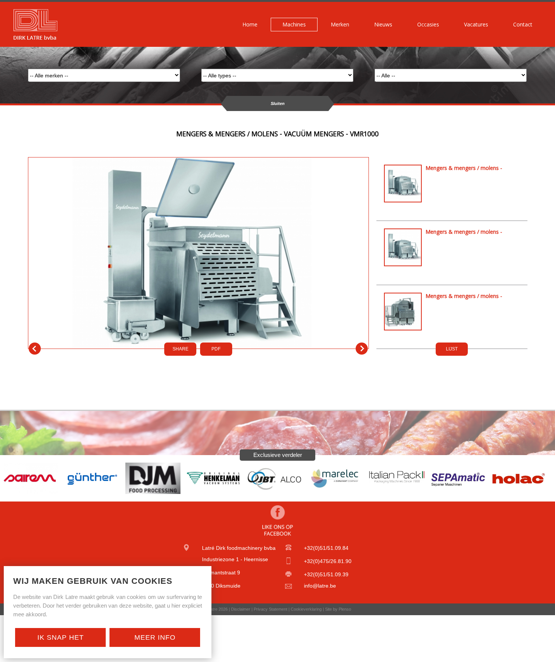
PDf (215, 349)
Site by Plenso (338, 609)
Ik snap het (60, 637)
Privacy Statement (270, 609)
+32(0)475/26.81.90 (328, 561)
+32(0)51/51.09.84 (326, 548)
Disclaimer (240, 609)
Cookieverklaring (306, 609)
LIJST (452, 349)
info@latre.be (320, 586)
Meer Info (155, 637)
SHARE (180, 349)
